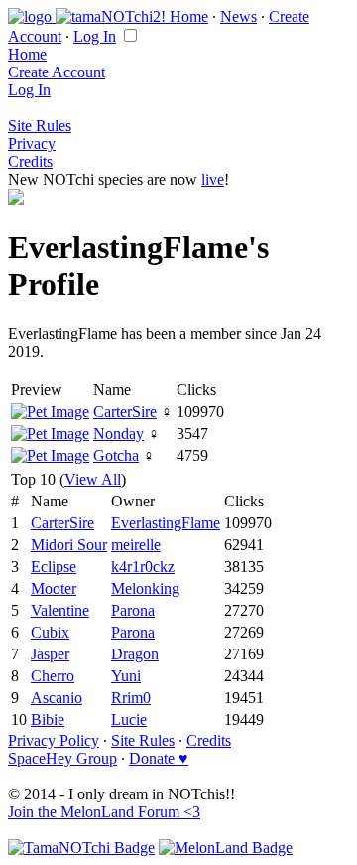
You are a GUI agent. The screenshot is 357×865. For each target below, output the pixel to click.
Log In (94, 36)
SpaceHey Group (62, 758)
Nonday (118, 433)
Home (189, 16)
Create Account (56, 72)
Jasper (50, 654)
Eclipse (53, 566)
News (238, 16)
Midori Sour (69, 544)
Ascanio (56, 697)
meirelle (136, 544)
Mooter (53, 588)
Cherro (52, 675)
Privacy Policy (53, 740)
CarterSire (125, 411)
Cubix (50, 632)
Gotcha (116, 455)
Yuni (126, 675)
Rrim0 (131, 697)
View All (92, 479)
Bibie (47, 719)
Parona (133, 610)
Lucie (129, 719)
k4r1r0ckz (143, 566)
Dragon (135, 654)
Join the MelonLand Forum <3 (104, 811)
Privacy (32, 143)
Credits (30, 161)
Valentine (60, 610)
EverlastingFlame (165, 522)
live (212, 179)
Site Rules (39, 125)
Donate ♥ (158, 758)
